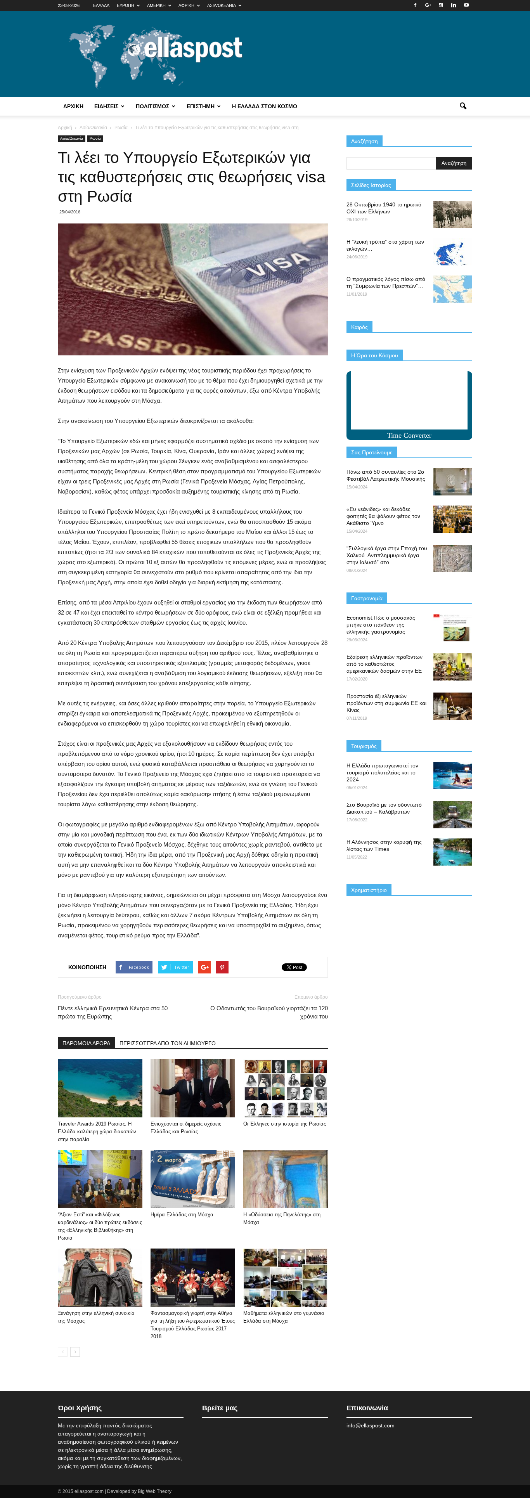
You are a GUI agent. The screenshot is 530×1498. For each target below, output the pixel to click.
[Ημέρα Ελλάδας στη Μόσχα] (193, 1179)
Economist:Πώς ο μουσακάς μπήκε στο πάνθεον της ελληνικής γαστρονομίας (380, 625)
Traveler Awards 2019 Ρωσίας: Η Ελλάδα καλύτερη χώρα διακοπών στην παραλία (97, 1131)
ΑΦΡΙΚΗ (186, 5)
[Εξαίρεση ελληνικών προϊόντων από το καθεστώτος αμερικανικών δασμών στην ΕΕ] (452, 667)
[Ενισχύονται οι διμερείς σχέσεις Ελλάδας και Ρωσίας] (193, 1088)
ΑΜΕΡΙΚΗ (156, 5)
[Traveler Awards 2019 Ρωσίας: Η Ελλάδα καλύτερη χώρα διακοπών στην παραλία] (100, 1088)
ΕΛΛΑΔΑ (101, 5)
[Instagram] (441, 5)
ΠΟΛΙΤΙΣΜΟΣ (152, 106)
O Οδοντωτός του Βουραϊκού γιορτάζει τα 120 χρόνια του (269, 1012)
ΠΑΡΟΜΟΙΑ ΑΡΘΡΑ (86, 1043)
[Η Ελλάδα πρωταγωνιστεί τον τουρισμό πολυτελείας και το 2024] (452, 775)
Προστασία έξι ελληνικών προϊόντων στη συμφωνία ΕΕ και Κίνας (386, 703)
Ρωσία (95, 138)
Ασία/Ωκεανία (71, 138)
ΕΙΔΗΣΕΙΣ (106, 106)
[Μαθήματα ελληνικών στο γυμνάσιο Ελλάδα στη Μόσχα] (285, 1278)
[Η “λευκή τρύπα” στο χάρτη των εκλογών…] (452, 251)
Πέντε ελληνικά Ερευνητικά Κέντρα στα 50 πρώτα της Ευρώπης (113, 1012)
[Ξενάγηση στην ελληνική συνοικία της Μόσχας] (100, 1278)
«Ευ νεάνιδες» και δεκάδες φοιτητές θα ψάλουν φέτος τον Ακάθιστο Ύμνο (383, 516)
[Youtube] (466, 5)
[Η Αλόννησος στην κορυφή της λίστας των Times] (452, 852)
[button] (463, 106)
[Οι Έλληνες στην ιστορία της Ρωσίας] (285, 1088)
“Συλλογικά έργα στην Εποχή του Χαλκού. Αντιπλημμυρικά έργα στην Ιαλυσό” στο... (386, 555)
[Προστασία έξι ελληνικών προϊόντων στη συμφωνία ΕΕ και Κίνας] (452, 706)
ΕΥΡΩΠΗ (125, 5)
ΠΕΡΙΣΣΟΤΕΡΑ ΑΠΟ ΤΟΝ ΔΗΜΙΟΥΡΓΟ (168, 1043)
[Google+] (428, 5)
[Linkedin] (453, 5)
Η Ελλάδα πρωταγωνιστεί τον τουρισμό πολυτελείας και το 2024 (382, 772)
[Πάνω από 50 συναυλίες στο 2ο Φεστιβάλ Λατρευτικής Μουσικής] (452, 481)
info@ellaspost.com (370, 1425)
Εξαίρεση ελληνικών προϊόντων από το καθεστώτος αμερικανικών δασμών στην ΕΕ (384, 664)
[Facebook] (415, 5)
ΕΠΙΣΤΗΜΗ (201, 106)
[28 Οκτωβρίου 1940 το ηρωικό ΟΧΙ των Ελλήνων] (452, 214)
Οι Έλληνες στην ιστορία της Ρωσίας (284, 1124)
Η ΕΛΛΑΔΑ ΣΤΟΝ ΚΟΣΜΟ (264, 106)
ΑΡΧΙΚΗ (73, 106)
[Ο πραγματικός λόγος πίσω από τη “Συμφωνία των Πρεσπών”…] (452, 289)
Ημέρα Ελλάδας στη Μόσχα (182, 1214)
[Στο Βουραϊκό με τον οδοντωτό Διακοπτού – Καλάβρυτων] (452, 814)
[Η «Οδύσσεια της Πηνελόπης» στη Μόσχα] (285, 1179)
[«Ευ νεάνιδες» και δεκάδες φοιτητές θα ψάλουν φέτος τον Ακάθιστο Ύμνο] (452, 519)
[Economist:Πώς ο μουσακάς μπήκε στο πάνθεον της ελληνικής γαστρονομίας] (452, 627)
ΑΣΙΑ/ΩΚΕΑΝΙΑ (221, 5)
